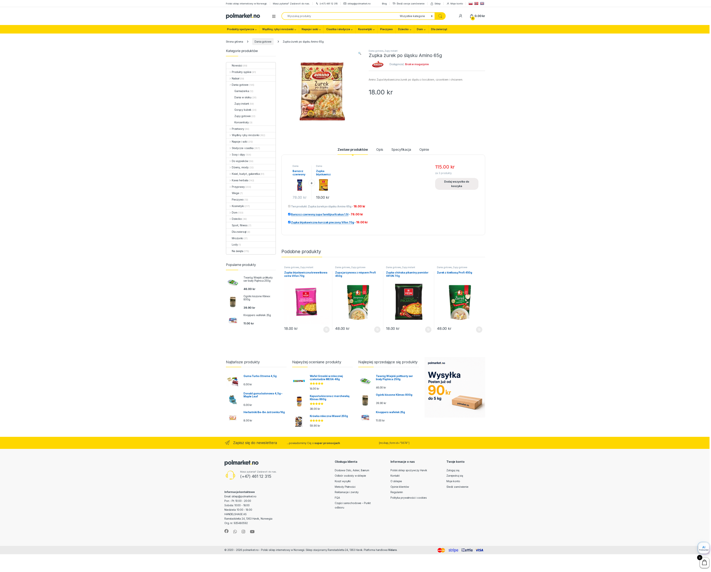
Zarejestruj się (454, 475)
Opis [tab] (379, 149)
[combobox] (339, 16)
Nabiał (235, 78)
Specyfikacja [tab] (401, 149)
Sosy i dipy (238, 154)
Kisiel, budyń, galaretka (246, 173)
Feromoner (405, 549)
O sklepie (396, 481)
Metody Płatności (345, 486)
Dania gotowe (263, 41)
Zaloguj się (452, 470)
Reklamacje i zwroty (347, 492)
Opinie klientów (399, 486)
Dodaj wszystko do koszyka (456, 184)
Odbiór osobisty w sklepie (350, 475)
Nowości (237, 65)
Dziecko (403, 29)
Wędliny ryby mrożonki (245, 135)
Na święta (237, 251)
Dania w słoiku (242, 97)
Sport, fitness (240, 225)
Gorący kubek (242, 109)
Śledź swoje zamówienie (411, 3)
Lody (235, 244)
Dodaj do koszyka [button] (324, 329)
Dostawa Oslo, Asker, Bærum (352, 470)
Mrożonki (237, 238)
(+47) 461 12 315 (329, 3)
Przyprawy (238, 186)
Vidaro (392, 549)
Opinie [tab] (424, 149)
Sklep (438, 3)
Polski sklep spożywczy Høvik (408, 470)
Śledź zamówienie (457, 486)
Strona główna (234, 41)
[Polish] (471, 3)
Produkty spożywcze (240, 29)
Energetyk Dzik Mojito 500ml (55, 554)
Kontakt (394, 475)
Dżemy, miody (240, 167)
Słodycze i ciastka (242, 148)
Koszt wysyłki (343, 481)
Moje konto (456, 3)
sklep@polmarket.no (359, 3)
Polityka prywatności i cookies (408, 497)
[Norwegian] (476, 3)
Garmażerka (241, 91)
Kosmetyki (365, 29)
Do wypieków (240, 161)
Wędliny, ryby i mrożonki (277, 29)
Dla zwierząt (439, 29)
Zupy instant (391, 50)
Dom (420, 29)
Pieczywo (386, 29)
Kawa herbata (240, 180)
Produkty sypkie (241, 72)
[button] (359, 53)
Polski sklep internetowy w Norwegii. (246, 3)
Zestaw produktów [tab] (353, 149)
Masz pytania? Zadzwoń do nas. (291, 3)
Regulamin (396, 492)
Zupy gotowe (358, 267)
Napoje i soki (310, 29)
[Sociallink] (226, 531)
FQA (337, 497)
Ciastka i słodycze (338, 29)
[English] (482, 3)
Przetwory (238, 128)
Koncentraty (241, 122)
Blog (384, 3)
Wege (235, 193)
